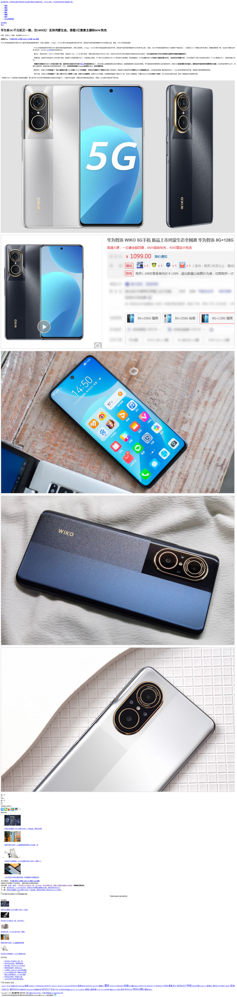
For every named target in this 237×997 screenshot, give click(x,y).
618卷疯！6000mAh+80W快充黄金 (15, 970)
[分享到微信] (5, 809)
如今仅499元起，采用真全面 (13, 963)
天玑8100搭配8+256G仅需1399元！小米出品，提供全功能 (23, 829)
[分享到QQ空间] (12, 809)
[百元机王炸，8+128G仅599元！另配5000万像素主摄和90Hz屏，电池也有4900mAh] (5, 928)
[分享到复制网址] (19, 809)
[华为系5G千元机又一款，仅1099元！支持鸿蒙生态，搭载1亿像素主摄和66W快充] (5, 917)
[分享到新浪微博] (9, 809)
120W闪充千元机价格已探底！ (14, 979)
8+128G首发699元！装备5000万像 (15, 972)
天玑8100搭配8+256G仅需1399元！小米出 (14, 910)
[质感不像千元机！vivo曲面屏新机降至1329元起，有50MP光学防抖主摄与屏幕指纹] (5, 939)
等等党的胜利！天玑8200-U (13, 968)
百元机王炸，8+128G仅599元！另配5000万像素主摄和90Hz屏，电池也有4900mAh (33, 887)
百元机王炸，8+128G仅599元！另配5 (13, 932)
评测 (5, 10)
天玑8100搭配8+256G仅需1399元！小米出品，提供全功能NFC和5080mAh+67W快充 (34, 890)
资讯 (5, 8)
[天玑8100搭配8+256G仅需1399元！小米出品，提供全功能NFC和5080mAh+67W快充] (5, 906)
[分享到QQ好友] (16, 809)
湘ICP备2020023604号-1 (34, 993)
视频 (5, 14)
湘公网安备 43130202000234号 (53, 993)
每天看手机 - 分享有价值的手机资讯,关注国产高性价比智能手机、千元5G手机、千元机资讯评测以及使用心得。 (37, 2)
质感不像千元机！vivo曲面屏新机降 (12, 943)
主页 (9, 885)
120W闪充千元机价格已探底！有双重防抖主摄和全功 (21, 877)
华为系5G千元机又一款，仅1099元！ (13, 921)
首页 (5, 5)
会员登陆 (4, 23)
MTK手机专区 (9, 19)
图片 (5, 12)
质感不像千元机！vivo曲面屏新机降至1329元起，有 (21, 845)
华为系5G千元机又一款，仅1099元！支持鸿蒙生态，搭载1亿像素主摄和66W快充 (45, 885)
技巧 (5, 17)
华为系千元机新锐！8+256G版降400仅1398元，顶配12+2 (22, 861)
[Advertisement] (16, 59)
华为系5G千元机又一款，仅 (13, 961)
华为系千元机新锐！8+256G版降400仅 (13, 954)
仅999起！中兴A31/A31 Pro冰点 (14, 965)
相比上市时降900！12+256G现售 (15, 974)
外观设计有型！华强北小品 (13, 977)
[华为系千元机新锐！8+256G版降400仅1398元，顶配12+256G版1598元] (5, 950)
